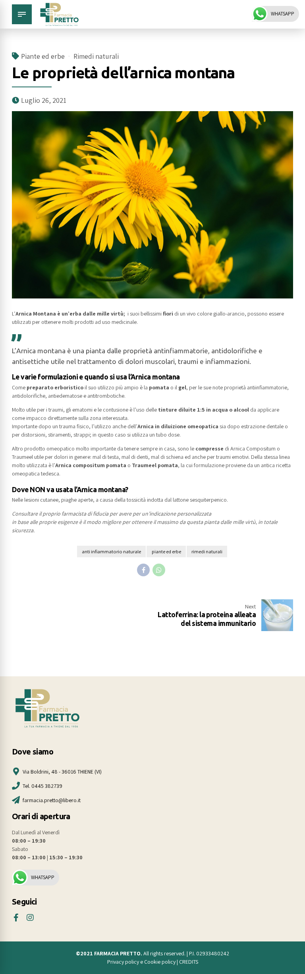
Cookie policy (160, 961)
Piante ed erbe (43, 56)
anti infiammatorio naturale (111, 551)
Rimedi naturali (96, 56)
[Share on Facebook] (143, 570)
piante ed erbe (166, 551)
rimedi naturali (206, 551)
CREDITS (188, 961)
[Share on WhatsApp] (158, 570)
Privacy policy (123, 961)
